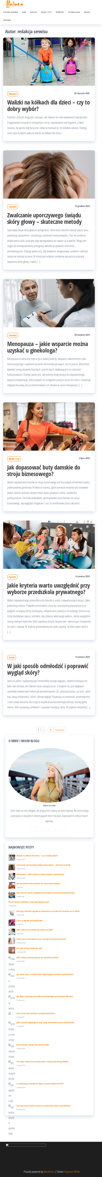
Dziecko (33, 12)
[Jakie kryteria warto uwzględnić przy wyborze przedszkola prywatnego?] (49, 544)
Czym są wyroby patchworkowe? (29, 920)
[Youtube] (64, 829)
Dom (24, 12)
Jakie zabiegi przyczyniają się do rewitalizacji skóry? (37, 957)
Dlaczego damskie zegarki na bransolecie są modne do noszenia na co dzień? (48, 911)
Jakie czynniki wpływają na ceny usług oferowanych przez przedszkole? (45, 1022)
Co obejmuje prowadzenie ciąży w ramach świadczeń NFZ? (40, 1083)
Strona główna (10, 12)
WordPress (49, 1172)
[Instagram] (40, 829)
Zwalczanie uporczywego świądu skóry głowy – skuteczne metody (44, 218)
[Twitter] (58, 829)
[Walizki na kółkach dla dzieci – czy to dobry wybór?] (49, 61)
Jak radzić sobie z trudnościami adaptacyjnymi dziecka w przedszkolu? (45, 974)
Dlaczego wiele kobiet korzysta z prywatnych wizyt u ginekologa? (43, 1105)
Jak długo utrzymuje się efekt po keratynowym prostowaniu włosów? (44, 996)
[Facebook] (34, 829)
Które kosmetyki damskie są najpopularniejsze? (35, 1013)
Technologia (74, 12)
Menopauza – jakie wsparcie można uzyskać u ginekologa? (47, 347)
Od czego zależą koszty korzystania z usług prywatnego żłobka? (42, 1061)
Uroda (87, 12)
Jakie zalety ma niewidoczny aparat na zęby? (34, 929)
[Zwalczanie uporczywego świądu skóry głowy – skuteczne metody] (49, 174)
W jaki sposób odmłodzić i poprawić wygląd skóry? (47, 669)
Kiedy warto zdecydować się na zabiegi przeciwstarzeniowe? (41, 939)
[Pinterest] (52, 829)
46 (50, 730)
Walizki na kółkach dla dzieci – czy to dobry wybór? (48, 105)
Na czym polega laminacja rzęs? (29, 948)
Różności (60, 12)
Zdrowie (7, 20)
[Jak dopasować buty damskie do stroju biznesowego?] (49, 426)
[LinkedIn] (46, 829)
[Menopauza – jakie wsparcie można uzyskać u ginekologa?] (49, 303)
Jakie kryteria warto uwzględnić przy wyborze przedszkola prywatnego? (48, 588)
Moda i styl (46, 12)
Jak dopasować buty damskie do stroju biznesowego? (43, 470)
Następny (59, 730)
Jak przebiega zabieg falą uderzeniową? (32, 1044)
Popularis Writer (72, 1172)
